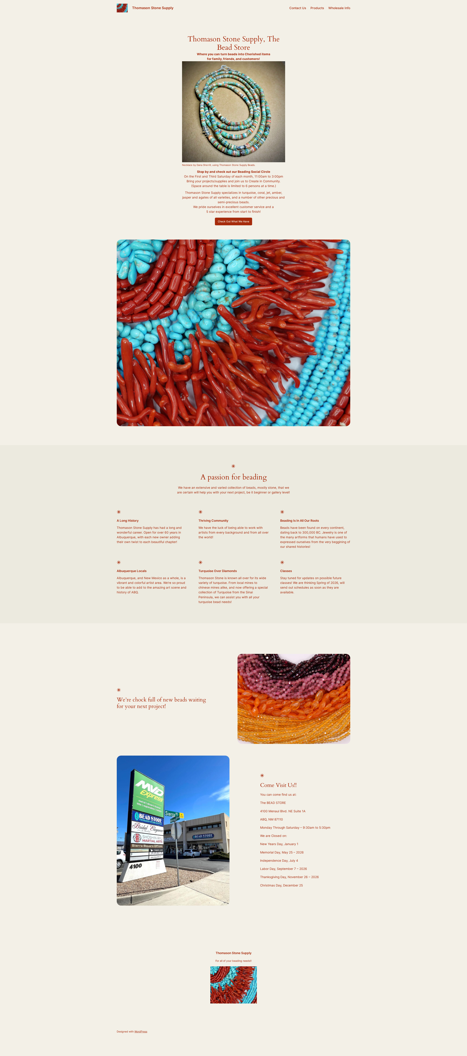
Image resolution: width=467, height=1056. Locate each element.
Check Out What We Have (233, 221)
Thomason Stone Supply (152, 8)
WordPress (140, 1031)
